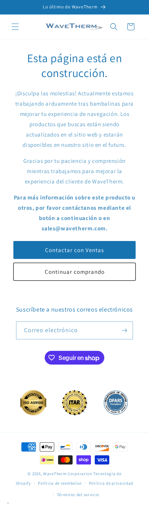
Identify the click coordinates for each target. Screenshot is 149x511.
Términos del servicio (78, 494)
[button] (15, 26)
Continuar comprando (75, 271)
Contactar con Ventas (74, 250)
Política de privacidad (111, 483)
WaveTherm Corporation (67, 473)
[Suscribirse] (124, 330)
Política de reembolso (60, 483)
